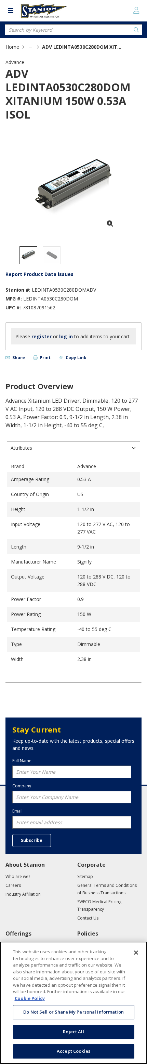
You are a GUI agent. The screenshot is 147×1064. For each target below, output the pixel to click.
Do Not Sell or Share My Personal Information (73, 1012)
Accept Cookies (73, 1051)
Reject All (73, 1032)
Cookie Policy (30, 998)
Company (21, 786)
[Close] (136, 952)
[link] (30, 47)
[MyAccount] (136, 10)
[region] (73, 1003)
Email (17, 811)
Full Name (21, 760)
